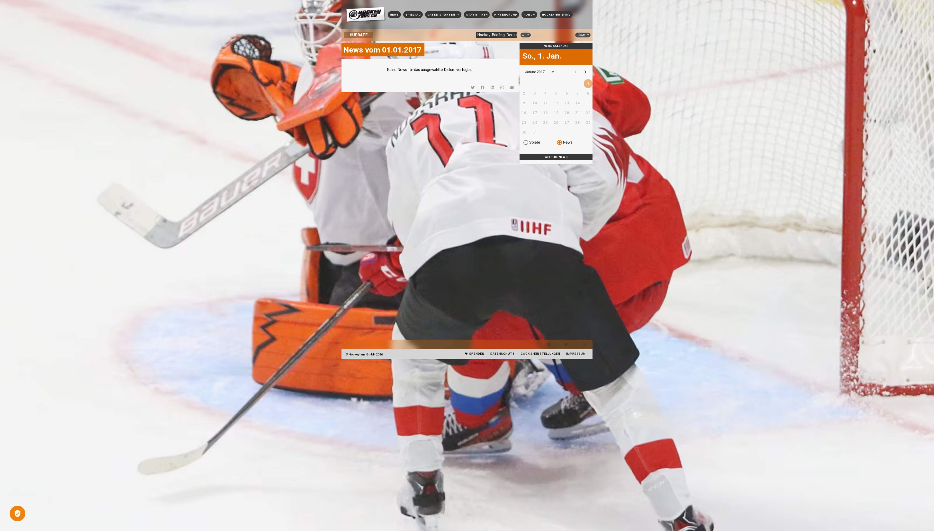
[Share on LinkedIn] (492, 87)
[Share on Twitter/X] (473, 87)
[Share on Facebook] (482, 87)
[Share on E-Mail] (512, 87)
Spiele (534, 142)
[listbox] (556, 162)
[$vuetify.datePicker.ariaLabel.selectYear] (552, 72)
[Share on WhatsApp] (502, 87)
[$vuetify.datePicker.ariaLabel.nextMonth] (585, 72)
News (568, 142)
